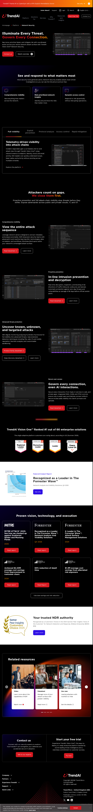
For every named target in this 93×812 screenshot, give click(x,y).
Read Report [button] (42, 585)
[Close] (90, 808)
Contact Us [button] (86, 16)
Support (54, 10)
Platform (16, 25)
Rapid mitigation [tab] (79, 132)
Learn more (32, 810)
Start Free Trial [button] (73, 16)
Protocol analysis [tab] (46, 132)
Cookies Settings (63, 807)
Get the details (66, 704)
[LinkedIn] (72, 800)
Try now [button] (68, 756)
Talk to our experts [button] (24, 754)
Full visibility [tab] (14, 132)
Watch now (18, 704)
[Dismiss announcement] (89, 4)
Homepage (6, 25)
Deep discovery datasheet (13, 358)
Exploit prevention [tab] (30, 131)
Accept (76, 807)
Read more (41, 704)
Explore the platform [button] (13, 167)
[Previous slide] (6, 686)
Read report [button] (11, 550)
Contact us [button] (8, 54)
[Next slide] (86, 686)
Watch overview (23, 54)
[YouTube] (68, 800)
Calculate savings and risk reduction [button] (46, 595)
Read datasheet (9, 251)
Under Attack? (45, 10)
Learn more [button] (27, 251)
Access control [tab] (62, 132)
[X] (64, 800)
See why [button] (80, 3)
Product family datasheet (13, 351)
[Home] (72, 775)
